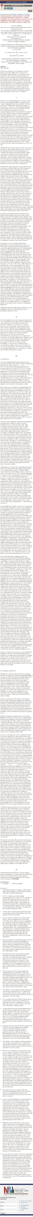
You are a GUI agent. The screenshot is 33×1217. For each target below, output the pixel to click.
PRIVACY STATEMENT (25, 1207)
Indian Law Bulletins (8, 14)
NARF (22, 1210)
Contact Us (24, 1202)
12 (23, 583)
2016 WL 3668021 (16, 26)
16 (31, 790)
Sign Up (3, 1213)
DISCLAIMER (25, 1205)
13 (7, 636)
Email (2, 1202)
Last (1, 1209)
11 (20, 536)
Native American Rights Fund (18, 5)
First (1, 1206)
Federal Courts (23, 14)
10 (17, 489)
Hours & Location (26, 1201)
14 (29, 649)
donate (9, 8)
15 (24, 658)
